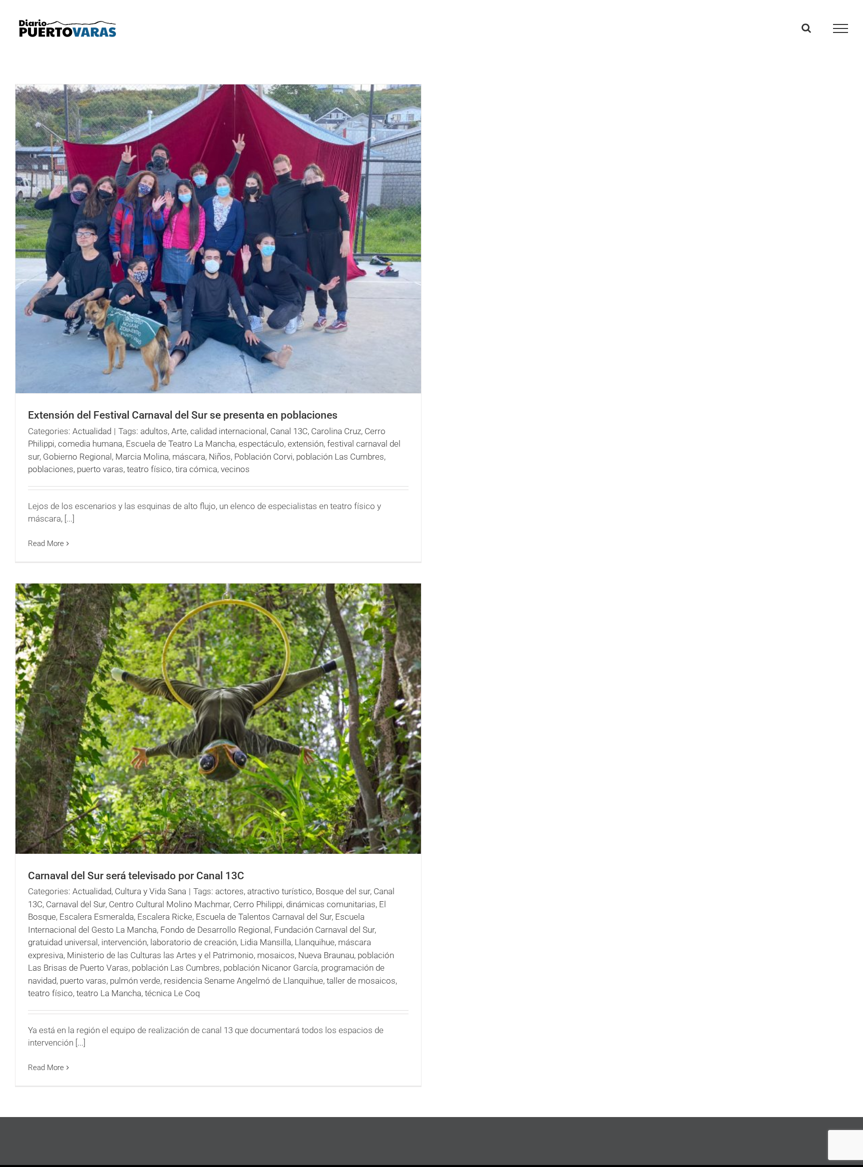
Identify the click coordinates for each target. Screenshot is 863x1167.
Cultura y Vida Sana (150, 891)
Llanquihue (315, 942)
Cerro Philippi (258, 904)
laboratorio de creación (193, 942)
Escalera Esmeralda (96, 917)
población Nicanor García (270, 968)
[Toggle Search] (806, 28)
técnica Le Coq (172, 993)
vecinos (235, 469)
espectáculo (261, 444)
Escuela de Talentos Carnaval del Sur (264, 917)
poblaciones (50, 469)
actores (229, 891)
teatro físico (149, 469)
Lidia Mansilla (265, 942)
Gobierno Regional (77, 457)
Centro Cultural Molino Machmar (169, 904)
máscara (188, 457)
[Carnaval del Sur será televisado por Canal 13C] (218, 719)
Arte (179, 431)
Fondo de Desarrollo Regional (215, 930)
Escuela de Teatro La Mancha (180, 444)
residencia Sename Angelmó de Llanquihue (243, 981)
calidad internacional (228, 431)
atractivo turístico (279, 891)
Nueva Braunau (326, 955)
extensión (306, 444)
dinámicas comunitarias (331, 904)
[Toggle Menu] (841, 28)
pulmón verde (135, 981)
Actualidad (91, 431)
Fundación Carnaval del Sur (324, 930)
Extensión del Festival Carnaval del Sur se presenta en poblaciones (183, 415)
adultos (154, 431)
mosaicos (276, 955)
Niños (220, 457)
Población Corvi (263, 457)
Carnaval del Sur (75, 904)
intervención (124, 942)
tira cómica (196, 469)
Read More (46, 543)
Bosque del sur (343, 891)
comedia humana (90, 444)
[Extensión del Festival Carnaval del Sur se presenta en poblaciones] (218, 238)
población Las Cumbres (340, 457)
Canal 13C (289, 431)
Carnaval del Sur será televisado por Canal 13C (136, 876)
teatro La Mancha (108, 993)
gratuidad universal (63, 942)
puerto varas (100, 469)
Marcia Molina (142, 457)
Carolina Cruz (336, 431)
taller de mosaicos (361, 981)
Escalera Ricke (164, 917)
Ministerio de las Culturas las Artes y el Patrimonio (160, 955)
